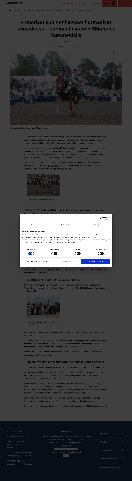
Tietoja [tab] (96, 225)
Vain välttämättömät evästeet (36, 262)
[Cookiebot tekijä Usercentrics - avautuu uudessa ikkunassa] (101, 218)
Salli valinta (66, 262)
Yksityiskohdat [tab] (66, 225)
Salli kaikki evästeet (96, 262)
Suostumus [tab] (35, 225)
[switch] (54, 253)
